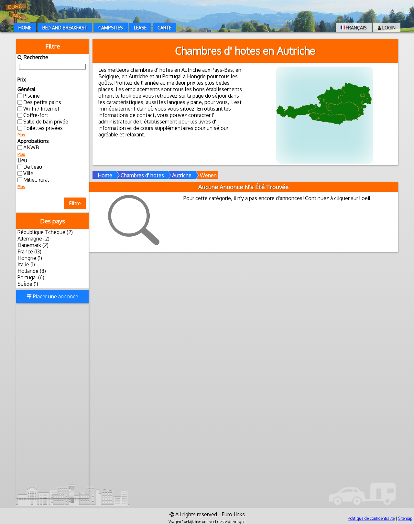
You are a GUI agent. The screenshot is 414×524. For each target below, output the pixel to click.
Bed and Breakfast (64, 27)
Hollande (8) (31, 271)
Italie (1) (26, 264)
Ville (28, 173)
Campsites (110, 27)
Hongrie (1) (29, 258)
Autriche (181, 175)
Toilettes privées (43, 128)
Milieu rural (36, 179)
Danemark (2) (33, 245)
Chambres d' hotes (142, 175)
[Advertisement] (52, 401)
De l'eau (32, 167)
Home (24, 27)
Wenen (208, 175)
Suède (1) (27, 284)
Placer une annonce (55, 296)
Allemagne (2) (33, 238)
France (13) (29, 251)
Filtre (75, 203)
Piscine (31, 95)
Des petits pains (42, 102)
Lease (140, 27)
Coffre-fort (35, 115)
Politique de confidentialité (371, 518)
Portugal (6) (30, 277)
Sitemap (405, 518)
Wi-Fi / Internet (41, 108)
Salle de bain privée (45, 121)
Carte (164, 27)
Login (388, 27)
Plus (21, 135)
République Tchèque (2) (45, 232)
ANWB (31, 147)
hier (198, 521)
